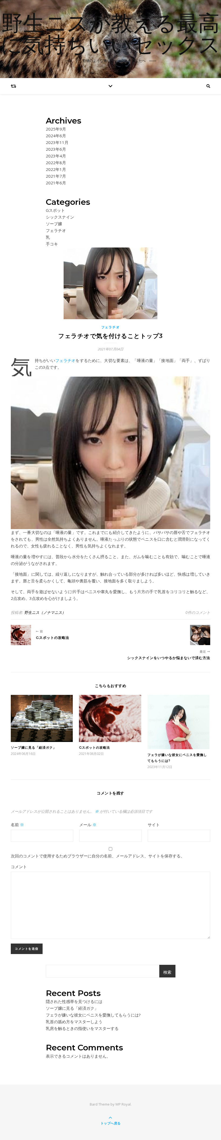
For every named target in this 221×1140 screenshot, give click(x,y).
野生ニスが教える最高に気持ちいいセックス (110, 35)
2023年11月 (57, 142)
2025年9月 (56, 129)
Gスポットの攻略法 (94, 747)
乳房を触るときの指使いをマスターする (82, 1028)
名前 (17, 824)
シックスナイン (60, 217)
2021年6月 (56, 182)
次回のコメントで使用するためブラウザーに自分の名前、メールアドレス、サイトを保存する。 (98, 855)
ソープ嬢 (54, 223)
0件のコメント (197, 612)
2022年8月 (56, 162)
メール (87, 824)
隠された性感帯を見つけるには (74, 1001)
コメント (19, 866)
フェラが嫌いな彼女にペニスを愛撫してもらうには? (93, 1015)
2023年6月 (56, 149)
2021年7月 (56, 176)
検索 (167, 972)
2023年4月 (56, 156)
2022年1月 (56, 169)
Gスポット (55, 210)
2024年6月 (56, 135)
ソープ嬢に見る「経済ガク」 (33, 747)
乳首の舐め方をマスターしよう (74, 1021)
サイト (154, 824)
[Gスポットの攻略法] (21, 635)
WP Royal (123, 1104)
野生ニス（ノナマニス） (45, 612)
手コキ (52, 244)
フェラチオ (56, 230)
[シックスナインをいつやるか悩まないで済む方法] (200, 635)
